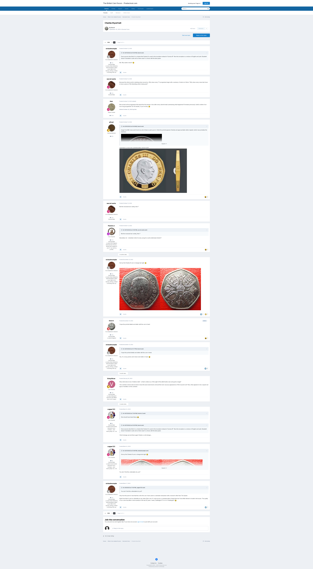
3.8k (112, 392)
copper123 (111, 409)
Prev (108, 42)
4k (112, 423)
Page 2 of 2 (121, 42)
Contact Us (153, 563)
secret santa (111, 79)
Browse (107, 8)
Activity (113, 8)
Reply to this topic (201, 35)
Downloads (141, 8)
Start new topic (186, 35)
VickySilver (111, 378)
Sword (113, 27)
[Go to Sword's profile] (106, 28)
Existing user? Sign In (194, 3)
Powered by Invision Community (156, 566)
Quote (124, 72)
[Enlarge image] (153, 170)
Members (118, 12)
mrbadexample (111, 48)
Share (193, 28)
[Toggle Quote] (122, 52)
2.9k (112, 93)
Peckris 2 (111, 226)
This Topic (201, 8)
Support (120, 8)
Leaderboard (149, 8)
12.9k (112, 115)
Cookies (160, 563)
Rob (111, 101)
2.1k (112, 62)
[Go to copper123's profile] (111, 415)
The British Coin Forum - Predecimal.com (120, 3)
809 (112, 136)
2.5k (112, 334)
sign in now (140, 521)
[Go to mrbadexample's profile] (111, 54)
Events (126, 8)
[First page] (105, 42)
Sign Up (206, 3)
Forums (105, 12)
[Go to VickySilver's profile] (111, 384)
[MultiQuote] (120, 72)
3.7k (112, 240)
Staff (111, 12)
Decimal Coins (125, 29)
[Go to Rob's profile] (111, 107)
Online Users (126, 12)
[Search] (208, 8)
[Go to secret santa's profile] (111, 84)
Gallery (133, 8)
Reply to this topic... (118, 528)
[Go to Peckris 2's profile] (111, 231)
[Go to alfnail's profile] (111, 128)
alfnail (111, 122)
